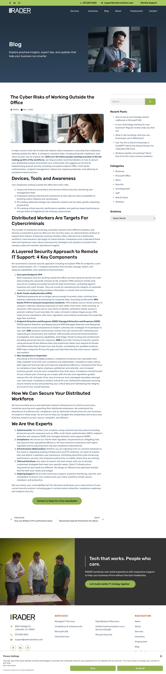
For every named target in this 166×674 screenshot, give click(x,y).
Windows (119, 202)
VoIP (117, 193)
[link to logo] (22, 617)
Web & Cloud (121, 197)
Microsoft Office (123, 175)
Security (119, 184)
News (118, 180)
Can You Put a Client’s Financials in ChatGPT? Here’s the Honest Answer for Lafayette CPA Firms (134, 145)
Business (119, 171)
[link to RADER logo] (20, 11)
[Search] (150, 101)
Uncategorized (122, 188)
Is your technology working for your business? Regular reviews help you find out (135, 127)
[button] (10, 3)
